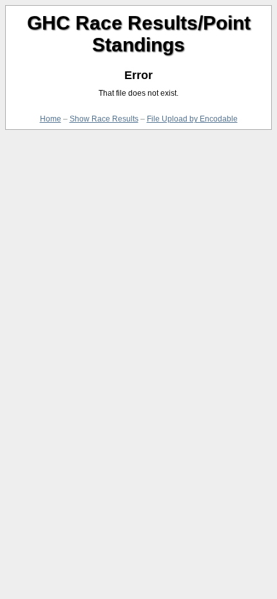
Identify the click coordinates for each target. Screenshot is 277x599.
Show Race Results (104, 118)
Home (50, 118)
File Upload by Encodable (192, 118)
